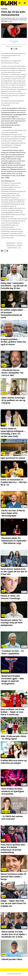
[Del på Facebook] (11, 49)
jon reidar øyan (11, 245)
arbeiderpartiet (11, 243)
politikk (19, 243)
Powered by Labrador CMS (14, 973)
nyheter (19, 245)
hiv (19, 247)
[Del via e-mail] (16, 49)
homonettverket (12, 247)
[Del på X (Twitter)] (14, 49)
